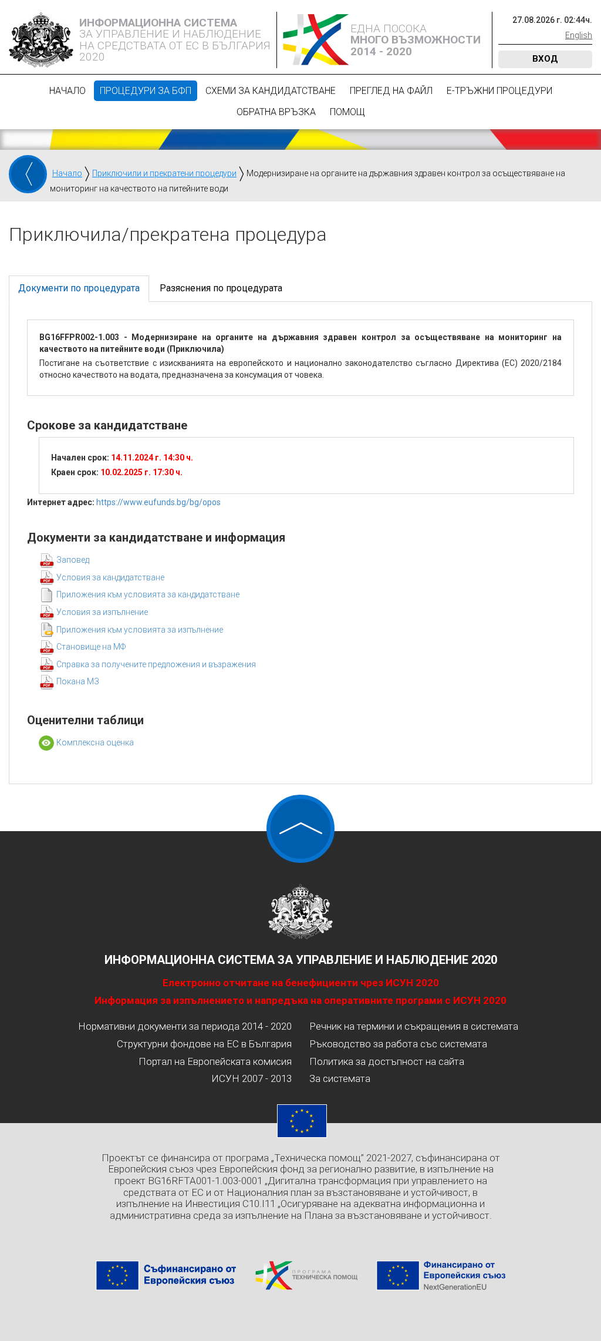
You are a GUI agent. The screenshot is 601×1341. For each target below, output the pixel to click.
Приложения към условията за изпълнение (139, 629)
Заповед (72, 559)
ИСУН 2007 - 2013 (251, 1078)
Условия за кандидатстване (110, 577)
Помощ (347, 111)
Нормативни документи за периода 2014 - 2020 (185, 1026)
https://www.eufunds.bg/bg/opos (158, 502)
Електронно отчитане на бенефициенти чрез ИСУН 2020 (301, 983)
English (578, 35)
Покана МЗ (77, 681)
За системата (339, 1078)
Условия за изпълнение (102, 612)
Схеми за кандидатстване (270, 90)
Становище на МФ (91, 646)
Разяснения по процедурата (221, 288)
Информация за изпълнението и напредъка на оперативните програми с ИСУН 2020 (300, 1000)
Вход (545, 58)
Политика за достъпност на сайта (386, 1061)
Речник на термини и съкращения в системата (413, 1026)
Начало (67, 90)
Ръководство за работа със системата (398, 1044)
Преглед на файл (391, 90)
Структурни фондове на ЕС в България (204, 1044)
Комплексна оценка (95, 742)
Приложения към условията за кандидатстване (147, 594)
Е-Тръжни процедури (499, 90)
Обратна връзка (276, 111)
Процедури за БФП (145, 90)
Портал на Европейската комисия (215, 1061)
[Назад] (28, 174)
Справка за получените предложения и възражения (156, 664)
